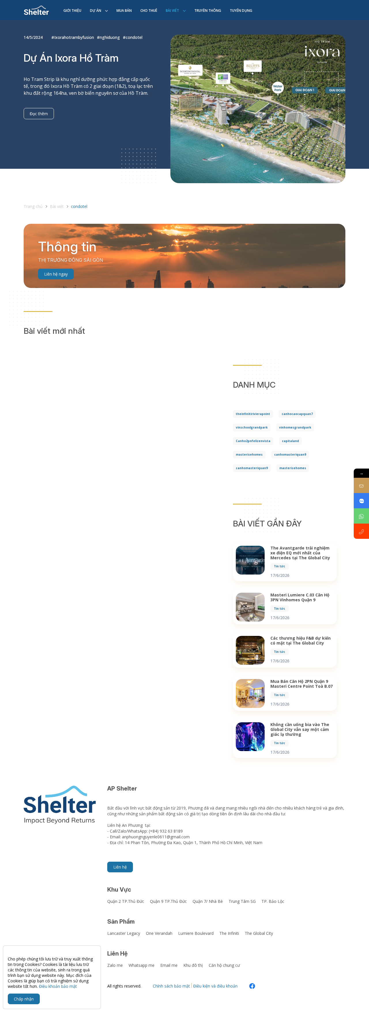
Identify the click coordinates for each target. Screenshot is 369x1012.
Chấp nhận (24, 999)
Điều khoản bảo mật (58, 986)
